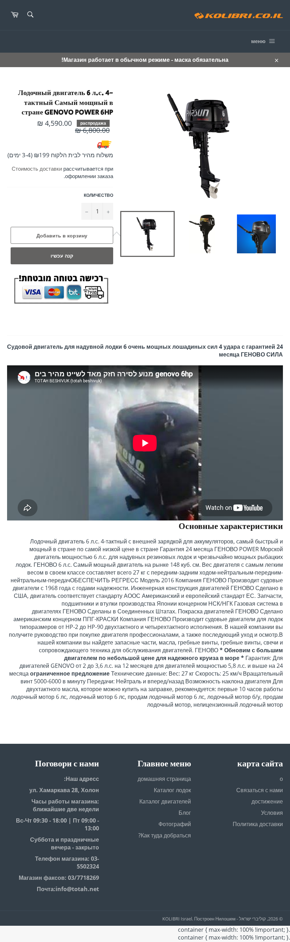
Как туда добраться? (164, 835)
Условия (272, 813)
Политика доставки (258, 824)
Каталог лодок (172, 790)
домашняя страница (164, 779)
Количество (98, 195)
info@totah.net (77, 889)
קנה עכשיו (62, 255)
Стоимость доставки (37, 168)
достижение (267, 801)
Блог (185, 813)
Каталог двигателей (165, 801)
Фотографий (174, 824)
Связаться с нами (259, 790)
